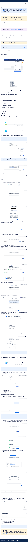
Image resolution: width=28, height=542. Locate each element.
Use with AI (25, 3)
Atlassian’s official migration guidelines (15, 29)
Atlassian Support (5, 533)
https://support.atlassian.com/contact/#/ (20, 47)
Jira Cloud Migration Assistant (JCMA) (10, 26)
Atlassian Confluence (18, 540)
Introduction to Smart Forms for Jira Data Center (7, 3)
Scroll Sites (14, 540)
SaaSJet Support (19, 526)
